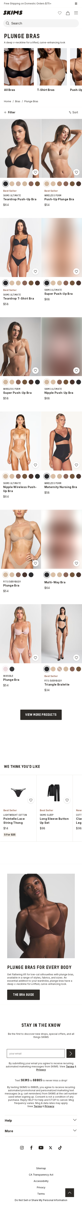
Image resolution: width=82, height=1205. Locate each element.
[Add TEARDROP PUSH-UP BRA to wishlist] (35, 172)
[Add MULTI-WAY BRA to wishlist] (76, 563)
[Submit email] (70, 1053)
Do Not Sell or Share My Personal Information (41, 1200)
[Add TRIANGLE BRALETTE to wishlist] (76, 658)
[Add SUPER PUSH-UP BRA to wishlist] (76, 271)
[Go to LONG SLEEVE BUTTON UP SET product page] (54, 793)
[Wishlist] (59, 13)
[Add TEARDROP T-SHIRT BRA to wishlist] (35, 271)
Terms (41, 1193)
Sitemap (41, 1168)
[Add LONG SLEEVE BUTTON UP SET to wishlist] (67, 800)
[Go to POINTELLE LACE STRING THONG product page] (18, 793)
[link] (23, 995)
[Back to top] (69, 1192)
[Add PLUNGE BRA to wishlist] (35, 563)
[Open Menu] (76, 13)
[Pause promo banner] (76, 3)
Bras (17, 101)
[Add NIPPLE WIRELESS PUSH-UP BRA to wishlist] (35, 465)
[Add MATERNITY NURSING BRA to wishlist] (76, 465)
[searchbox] (44, 23)
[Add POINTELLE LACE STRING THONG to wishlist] (31, 800)
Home (7, 101)
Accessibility (41, 1181)
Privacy (41, 1187)
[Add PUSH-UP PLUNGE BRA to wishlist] (76, 172)
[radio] (5, 183)
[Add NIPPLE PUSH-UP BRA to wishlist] (76, 370)
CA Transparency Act (41, 1174)
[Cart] (67, 13)
